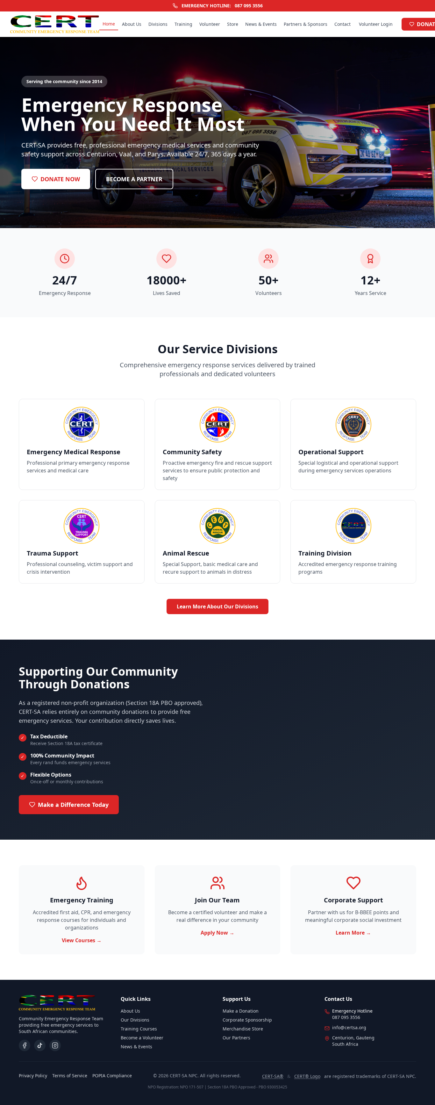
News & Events (261, 24)
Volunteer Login (376, 24)
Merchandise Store (243, 1029)
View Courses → (82, 940)
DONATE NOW (60, 179)
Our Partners (236, 1038)
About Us (131, 24)
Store (232, 24)
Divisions (158, 24)
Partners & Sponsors (305, 24)
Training (183, 24)
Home (109, 24)
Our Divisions (135, 1020)
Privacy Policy (33, 1076)
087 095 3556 (249, 6)
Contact (342, 24)
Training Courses (139, 1029)
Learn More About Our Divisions (217, 606)
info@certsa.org (349, 1027)
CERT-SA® (272, 1076)
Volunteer (209, 24)
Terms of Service (69, 1076)
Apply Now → (217, 932)
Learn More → (353, 932)
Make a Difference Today (73, 804)
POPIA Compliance (112, 1076)
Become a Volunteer (142, 1038)
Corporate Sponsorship (247, 1020)
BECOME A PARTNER (134, 179)
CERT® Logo (307, 1076)
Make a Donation (241, 1011)
